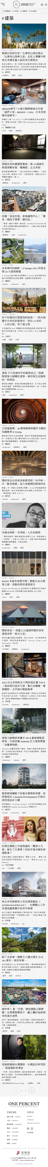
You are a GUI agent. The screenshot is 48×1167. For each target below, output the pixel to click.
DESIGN (11, 105)
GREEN (4, 954)
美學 (38, 1083)
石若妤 (7, 336)
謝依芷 (7, 72)
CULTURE (12, 314)
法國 (4, 340)
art (4, 868)
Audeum (16, 760)
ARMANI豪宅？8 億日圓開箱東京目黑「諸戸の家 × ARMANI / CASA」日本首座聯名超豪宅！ (24, 112)
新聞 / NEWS (12, 1143)
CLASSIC (4, 50)
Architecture (16, 183)
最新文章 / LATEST (14, 1117)
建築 (13, 75)
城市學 (5, 1031)
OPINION (5, 1061)
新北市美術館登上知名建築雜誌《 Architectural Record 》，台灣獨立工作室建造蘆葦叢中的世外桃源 (23, 905)
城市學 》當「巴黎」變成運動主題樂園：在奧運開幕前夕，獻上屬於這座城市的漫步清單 (24, 1013)
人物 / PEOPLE (12, 1120)
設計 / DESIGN (12, 1136)
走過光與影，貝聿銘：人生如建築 (21, 532)
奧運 (12, 1031)
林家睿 (7, 701)
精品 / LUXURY (12, 1128)
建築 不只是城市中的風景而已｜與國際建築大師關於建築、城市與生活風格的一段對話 (24, 376)
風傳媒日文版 (10, 128)
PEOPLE (11, 370)
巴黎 (17, 340)
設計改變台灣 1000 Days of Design (13, 1083)
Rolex (4, 597)
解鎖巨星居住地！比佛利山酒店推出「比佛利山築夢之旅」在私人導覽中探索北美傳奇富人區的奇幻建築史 (24, 57)
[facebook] (46, 5)
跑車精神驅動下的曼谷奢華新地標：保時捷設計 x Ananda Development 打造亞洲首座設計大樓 (24, 797)
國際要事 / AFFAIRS (14, 1124)
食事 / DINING (12, 1139)
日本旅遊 (6, 649)
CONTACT (30, 1120)
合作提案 (30, 1132)
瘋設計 (7, 232)
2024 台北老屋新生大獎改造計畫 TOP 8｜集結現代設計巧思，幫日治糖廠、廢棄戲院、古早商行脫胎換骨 (24, 686)
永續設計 (31, 1083)
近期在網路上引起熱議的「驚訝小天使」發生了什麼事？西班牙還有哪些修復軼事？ (24, 850)
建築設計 (6, 183)
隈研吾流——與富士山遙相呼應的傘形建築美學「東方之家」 (23, 632)
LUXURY (5, 813)
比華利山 (6, 75)
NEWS (11, 50)
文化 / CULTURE (13, 1132)
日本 (4, 131)
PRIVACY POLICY (33, 1123)
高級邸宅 (19, 131)
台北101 (18, 976)
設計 (13, 235)
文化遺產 (11, 868)
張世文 (7, 392)
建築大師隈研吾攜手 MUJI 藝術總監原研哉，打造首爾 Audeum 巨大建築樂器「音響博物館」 (23, 741)
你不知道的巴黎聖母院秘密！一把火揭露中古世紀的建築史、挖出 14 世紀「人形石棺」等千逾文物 (24, 321)
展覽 (15, 548)
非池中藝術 (9, 865)
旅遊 (20, 75)
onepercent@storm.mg (27, 1160)
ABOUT (29, 1116)
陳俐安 (7, 1080)
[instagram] (42, 5)
